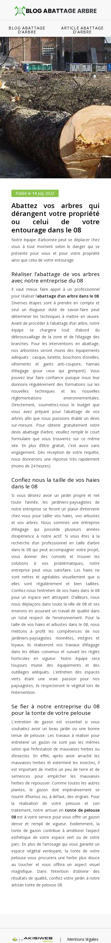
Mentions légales (82, 939)
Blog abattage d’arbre (27, 30)
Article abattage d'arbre (82, 30)
